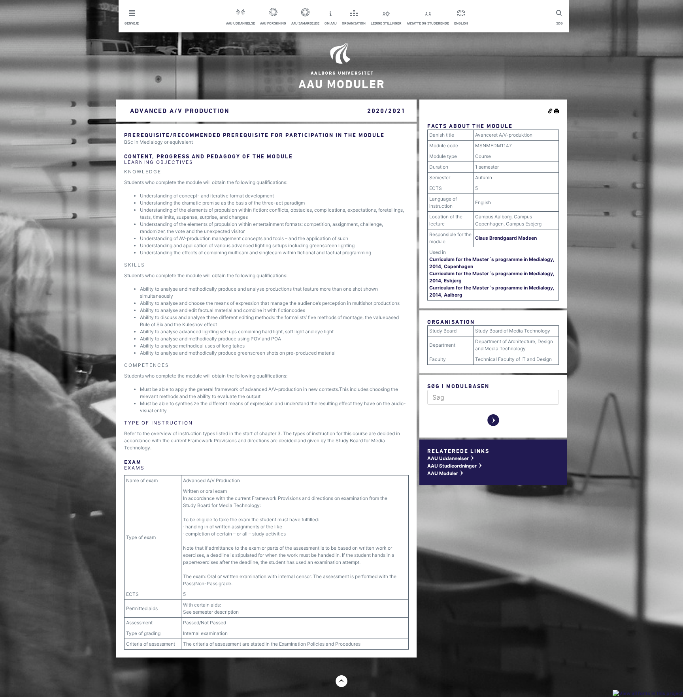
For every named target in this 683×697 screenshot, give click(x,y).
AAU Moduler (445, 473)
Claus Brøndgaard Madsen (506, 238)
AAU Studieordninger (455, 466)
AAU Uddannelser (451, 458)
